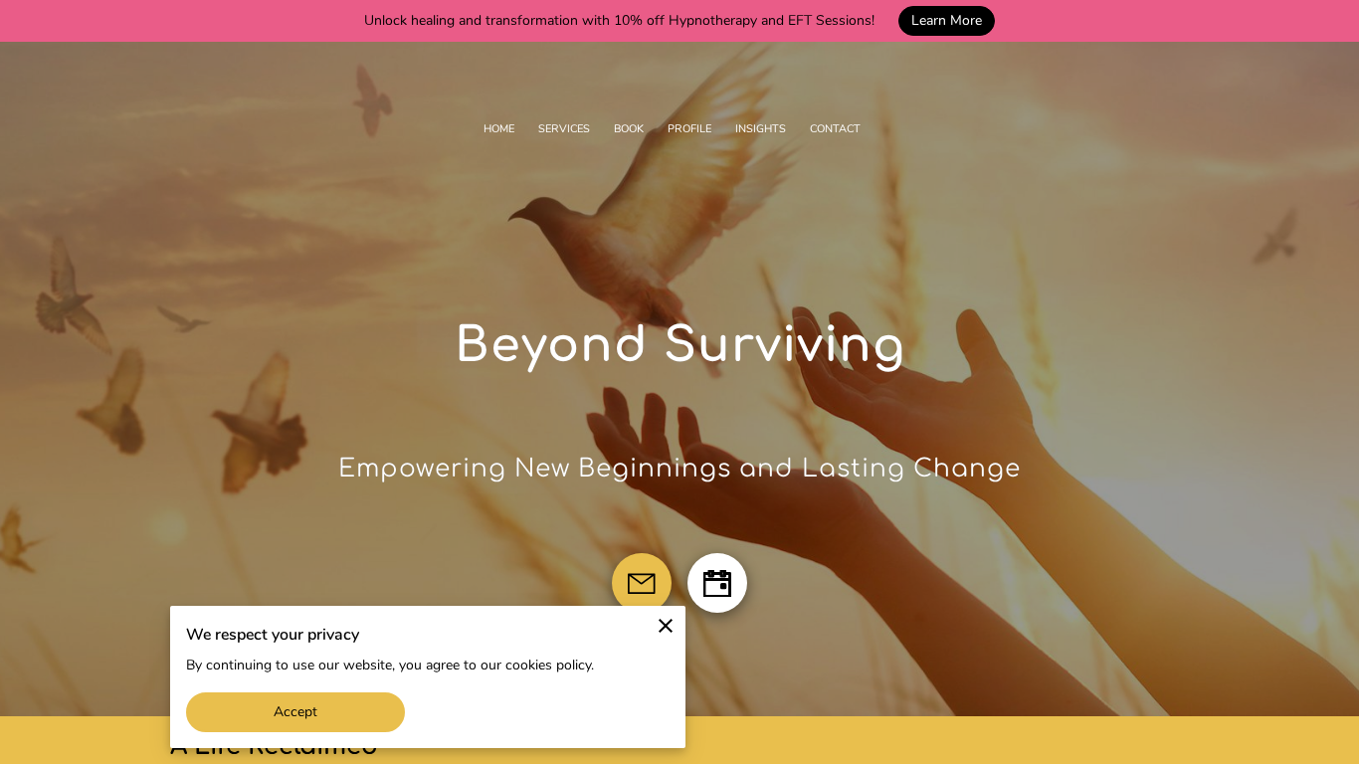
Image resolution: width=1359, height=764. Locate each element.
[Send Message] (642, 583)
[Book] (717, 583)
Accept (296, 711)
